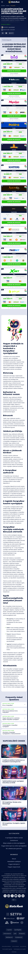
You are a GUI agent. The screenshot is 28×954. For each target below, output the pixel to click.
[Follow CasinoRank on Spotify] (19, 914)
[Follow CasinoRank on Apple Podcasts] (22, 914)
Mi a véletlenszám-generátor (14, 867)
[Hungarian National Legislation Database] (9, 937)
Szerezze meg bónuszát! (14, 70)
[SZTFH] (13, 933)
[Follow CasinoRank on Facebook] (4, 914)
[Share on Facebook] (6, 33)
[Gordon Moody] (20, 937)
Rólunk (14, 877)
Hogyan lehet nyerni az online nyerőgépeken (9, 864)
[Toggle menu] (2, 1)
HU (13, 918)
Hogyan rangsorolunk (13, 886)
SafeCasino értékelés (14, 96)
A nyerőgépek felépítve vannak (13, 855)
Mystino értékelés (14, 118)
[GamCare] (14, 941)
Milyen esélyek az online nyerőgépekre (14, 860)
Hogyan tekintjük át (13, 883)
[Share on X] (2, 33)
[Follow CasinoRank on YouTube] (15, 914)
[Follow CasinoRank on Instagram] (8, 914)
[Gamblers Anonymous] (6, 941)
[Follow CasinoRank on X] (11, 914)
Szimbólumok (14, 857)
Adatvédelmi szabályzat (13, 880)
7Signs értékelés (14, 73)
